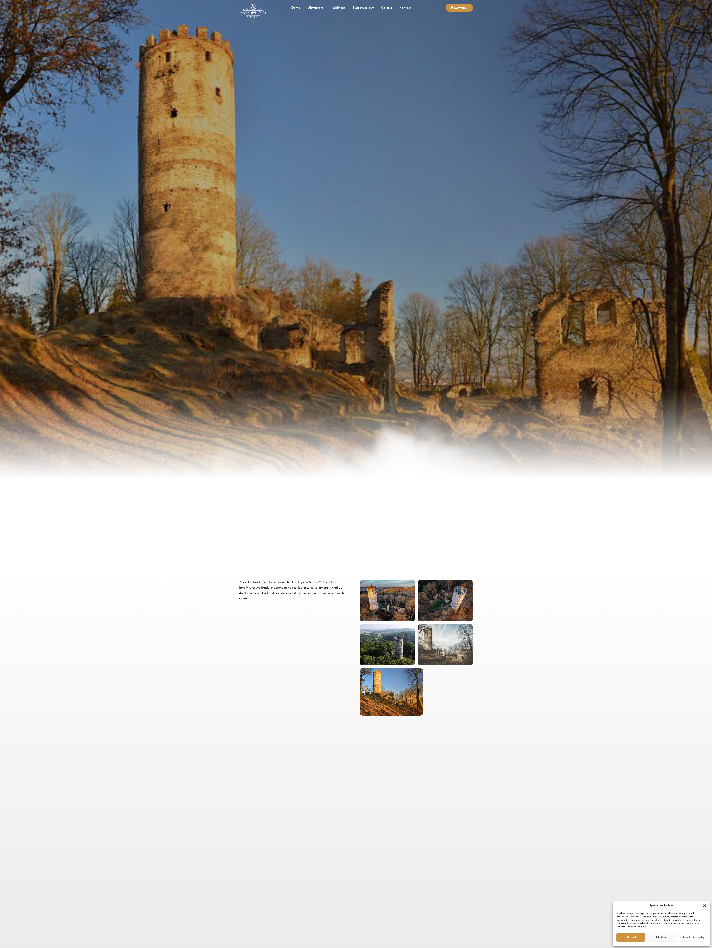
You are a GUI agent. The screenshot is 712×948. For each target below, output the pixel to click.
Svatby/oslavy (363, 7)
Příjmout (630, 937)
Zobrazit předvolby (692, 937)
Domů (295, 7)
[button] (704, 906)
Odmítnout (661, 937)
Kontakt (405, 7)
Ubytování (315, 7)
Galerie (386, 7)
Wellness (338, 7)
